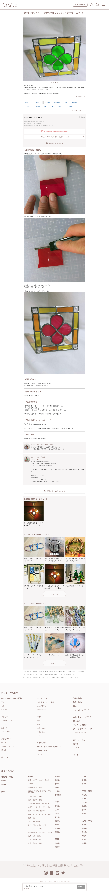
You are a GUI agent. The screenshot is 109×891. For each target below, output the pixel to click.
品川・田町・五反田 (35, 836)
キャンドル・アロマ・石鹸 (11, 698)
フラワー (4, 717)
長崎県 (84, 828)
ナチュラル (37, 102)
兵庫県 (84, 780)
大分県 (84, 836)
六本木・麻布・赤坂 (35, 839)
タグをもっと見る (77, 111)
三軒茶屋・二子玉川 (35, 829)
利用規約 (33, 866)
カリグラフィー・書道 (45, 702)
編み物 (75, 744)
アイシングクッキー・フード (84, 729)
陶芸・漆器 (77, 698)
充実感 (52, 106)
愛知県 (57, 828)
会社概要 (76, 866)
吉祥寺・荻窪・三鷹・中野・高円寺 (40, 832)
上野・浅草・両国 (34, 821)
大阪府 (84, 776)
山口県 (84, 802)
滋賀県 (57, 843)
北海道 (3, 780)
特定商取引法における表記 (62, 866)
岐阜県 (57, 821)
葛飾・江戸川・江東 (35, 800)
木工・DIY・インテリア (82, 717)
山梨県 (57, 813)
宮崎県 (84, 839)
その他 (75, 755)
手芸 (39, 717)
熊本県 (84, 832)
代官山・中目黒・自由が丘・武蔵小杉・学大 (40, 792)
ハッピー (61, 106)
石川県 (57, 810)
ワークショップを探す (39, 865)
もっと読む (79, 96)
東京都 (30, 776)
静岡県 (57, 824)
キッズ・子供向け (80, 725)
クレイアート (42, 698)
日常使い (74, 102)
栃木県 (57, 780)
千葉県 (57, 791)
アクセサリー (6, 739)
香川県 (84, 810)
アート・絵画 (42, 750)
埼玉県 (57, 787)
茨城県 (57, 776)
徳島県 (84, 806)
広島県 (84, 799)
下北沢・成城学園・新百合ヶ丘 (38, 803)
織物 (75, 706)
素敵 (45, 106)
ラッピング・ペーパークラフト (49, 747)
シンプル (47, 102)
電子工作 (76, 721)
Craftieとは (26, 865)
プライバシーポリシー (45, 866)
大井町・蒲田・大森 (35, 796)
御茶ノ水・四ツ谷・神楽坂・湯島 (39, 814)
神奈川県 (58, 795)
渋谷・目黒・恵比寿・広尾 (37, 825)
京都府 (57, 847)
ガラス (39, 754)
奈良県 (84, 784)
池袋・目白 (32, 818)
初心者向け (57, 102)
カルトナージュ (79, 740)
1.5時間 (70, 106)
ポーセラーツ (6, 757)
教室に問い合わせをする (56, 491)
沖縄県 (84, 843)
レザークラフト (43, 743)
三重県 (57, 832)
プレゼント (28, 106)
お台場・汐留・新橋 (35, 787)
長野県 (57, 817)
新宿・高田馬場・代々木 (36, 811)
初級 (66, 102)
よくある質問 (53, 865)
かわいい (27, 102)
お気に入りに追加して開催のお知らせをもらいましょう (62, 137)
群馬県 (57, 784)
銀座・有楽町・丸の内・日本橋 (38, 780)
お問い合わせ (64, 865)
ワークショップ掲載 (76, 865)
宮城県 (3, 784)
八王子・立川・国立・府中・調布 (39, 807)
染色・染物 (77, 702)
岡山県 (84, 795)
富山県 (57, 806)
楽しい (38, 106)
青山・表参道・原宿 (35, 843)
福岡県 (84, 824)
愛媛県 (84, 813)
